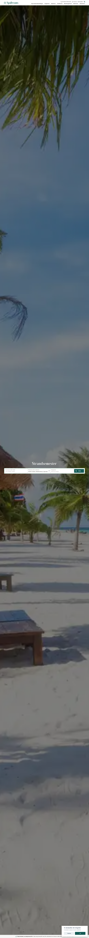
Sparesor (53, 3)
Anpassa (69, 933)
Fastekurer (59, 3)
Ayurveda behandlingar (37, 3)
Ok (80, 933)
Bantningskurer (68, 3)
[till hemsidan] (11, 2)
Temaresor (82, 3)
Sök (79, 471)
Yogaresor (47, 3)
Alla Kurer (75, 3)
